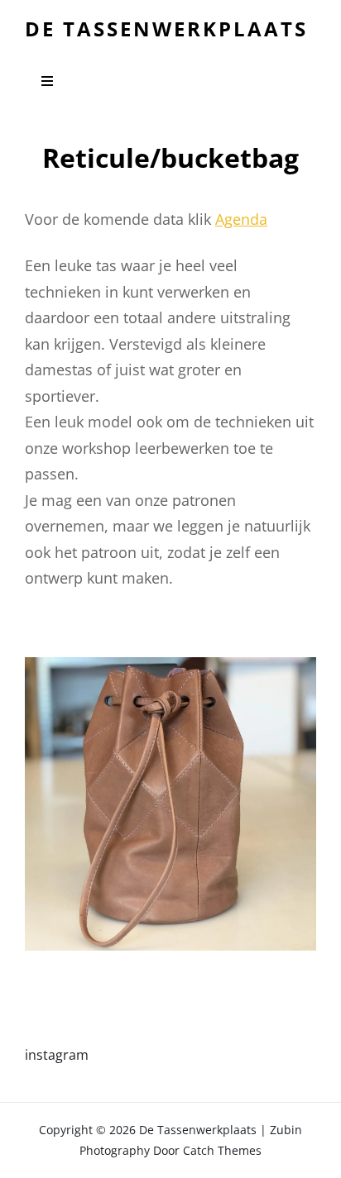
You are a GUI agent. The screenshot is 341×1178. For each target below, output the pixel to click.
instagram (57, 1055)
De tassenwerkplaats (166, 28)
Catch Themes (222, 1150)
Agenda (241, 219)
